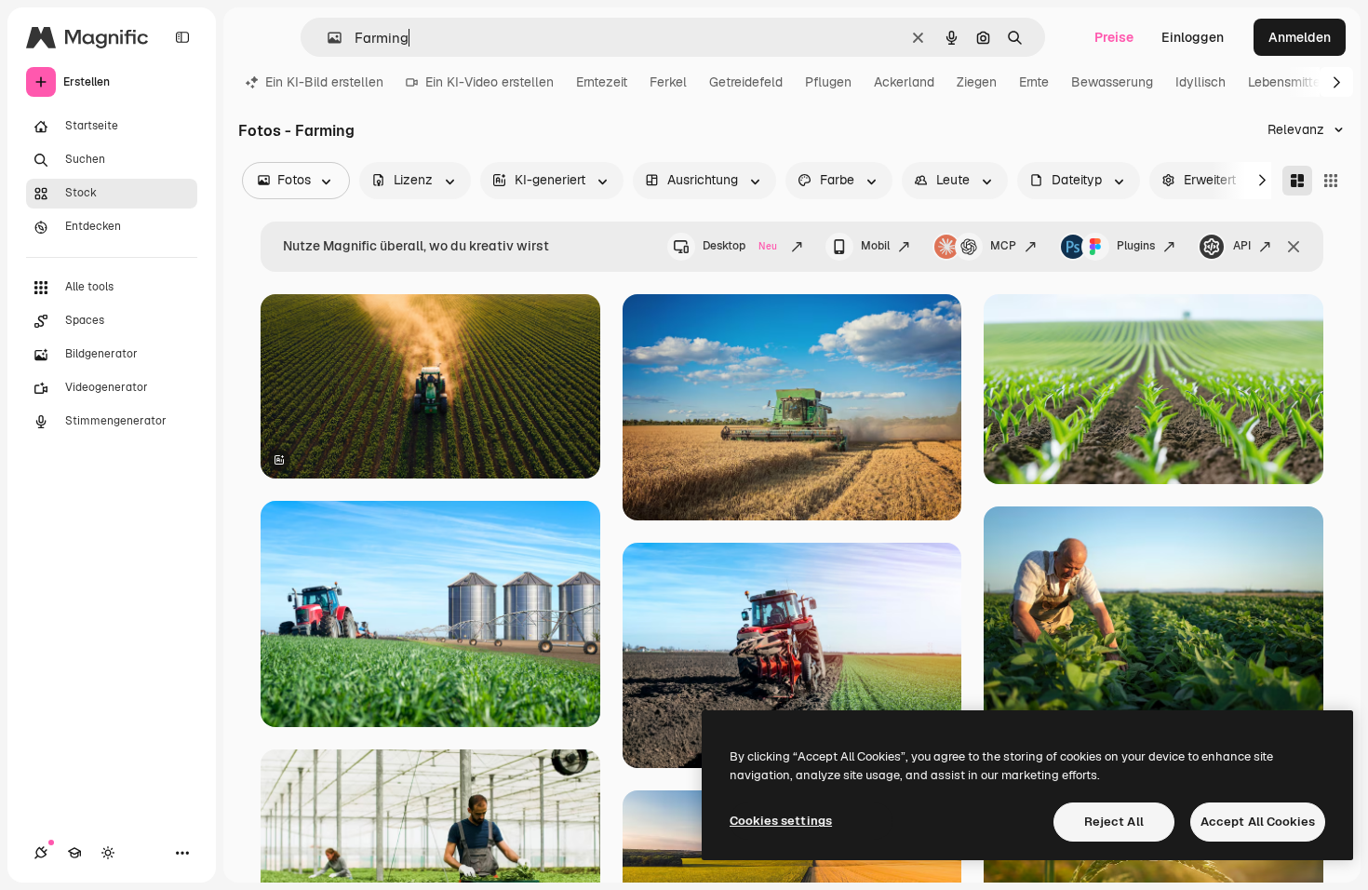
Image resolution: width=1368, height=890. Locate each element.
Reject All (1114, 821)
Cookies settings (781, 821)
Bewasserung (1112, 82)
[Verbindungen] (41, 853)
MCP (1003, 245)
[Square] (1331, 181)
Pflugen (828, 82)
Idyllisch (1200, 82)
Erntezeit (601, 82)
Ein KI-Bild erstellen (324, 82)
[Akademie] (74, 853)
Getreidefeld (746, 82)
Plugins (1136, 245)
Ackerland (904, 82)
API (1242, 245)
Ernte (1034, 82)
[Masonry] (1297, 181)
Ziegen (977, 82)
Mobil (875, 245)
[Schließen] (1293, 246)
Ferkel (668, 82)
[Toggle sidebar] (182, 37)
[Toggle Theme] (108, 853)
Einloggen (1192, 37)
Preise (1113, 37)
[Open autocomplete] (327, 38)
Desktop (740, 245)
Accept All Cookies (1257, 821)
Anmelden (1299, 37)
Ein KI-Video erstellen (489, 82)
